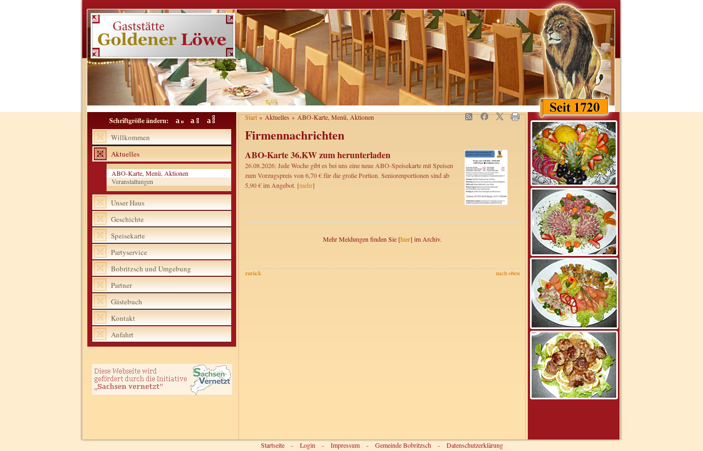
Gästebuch (126, 302)
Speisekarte (128, 236)
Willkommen (130, 137)
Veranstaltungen (132, 181)
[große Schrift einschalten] (192, 120)
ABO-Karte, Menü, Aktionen (149, 173)
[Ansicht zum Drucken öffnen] (515, 118)
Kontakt (123, 318)
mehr (306, 185)
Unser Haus (127, 203)
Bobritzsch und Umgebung (151, 269)
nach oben (508, 273)
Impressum (345, 445)
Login (307, 445)
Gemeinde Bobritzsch (403, 445)
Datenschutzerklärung (475, 445)
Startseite (272, 445)
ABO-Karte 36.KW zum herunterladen (317, 154)
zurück (253, 273)
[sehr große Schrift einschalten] (208, 120)
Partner (121, 285)
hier (405, 239)
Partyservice (129, 252)
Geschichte (127, 219)
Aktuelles (125, 154)
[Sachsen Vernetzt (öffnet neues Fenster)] (162, 392)
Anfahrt (122, 334)
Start (251, 117)
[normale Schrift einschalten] (177, 120)
